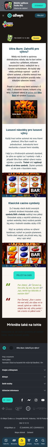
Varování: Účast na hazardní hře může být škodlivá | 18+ (22, 363)
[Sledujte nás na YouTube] (43, 400)
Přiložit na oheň (24, 275)
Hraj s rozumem (8, 357)
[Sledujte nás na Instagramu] (36, 400)
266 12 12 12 (24, 423)
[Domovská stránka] (4, 348)
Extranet (30, 432)
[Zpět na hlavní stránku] (9, 15)
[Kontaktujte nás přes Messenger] (29, 400)
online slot (32, 92)
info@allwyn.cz (9, 428)
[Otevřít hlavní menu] (3, 15)
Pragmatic (31, 95)
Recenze (36, 38)
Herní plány (6, 360)
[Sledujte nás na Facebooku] (22, 400)
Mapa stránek (20, 432)
